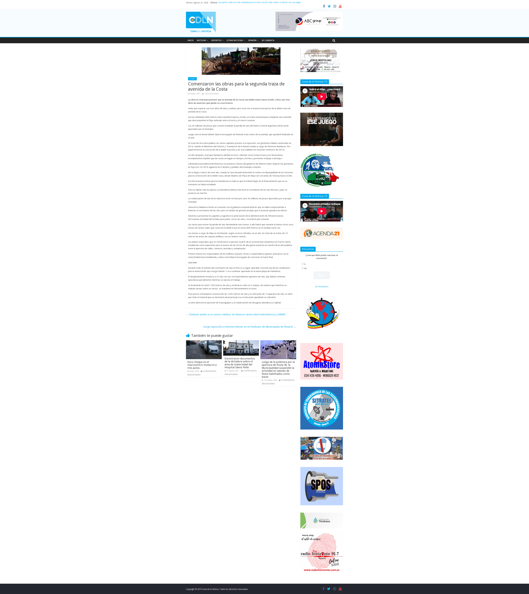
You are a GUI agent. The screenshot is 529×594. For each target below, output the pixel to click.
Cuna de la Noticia (212, 93)
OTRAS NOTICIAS (235, 40)
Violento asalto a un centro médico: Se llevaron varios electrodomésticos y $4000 (235, 314)
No (305, 268)
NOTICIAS (201, 40)
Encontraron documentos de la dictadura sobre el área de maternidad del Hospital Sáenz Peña (240, 363)
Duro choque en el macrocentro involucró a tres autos (202, 364)
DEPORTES (216, 40)
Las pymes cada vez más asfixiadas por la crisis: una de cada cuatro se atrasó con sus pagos (259, 2)
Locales (192, 79)
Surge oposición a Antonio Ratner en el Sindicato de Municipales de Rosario (249, 326)
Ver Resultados (321, 286)
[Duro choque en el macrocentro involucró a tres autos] (204, 341)
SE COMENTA (268, 40)
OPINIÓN (252, 40)
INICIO (191, 40)
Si (305, 264)
